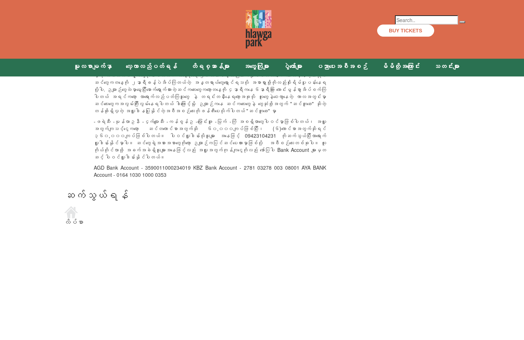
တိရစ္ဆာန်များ (210, 66)
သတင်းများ (446, 66)
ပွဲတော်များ (292, 66)
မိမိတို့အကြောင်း (400, 66)
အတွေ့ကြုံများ (256, 66)
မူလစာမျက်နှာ (92, 66)
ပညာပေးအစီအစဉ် (342, 66)
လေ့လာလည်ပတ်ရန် (151, 66)
